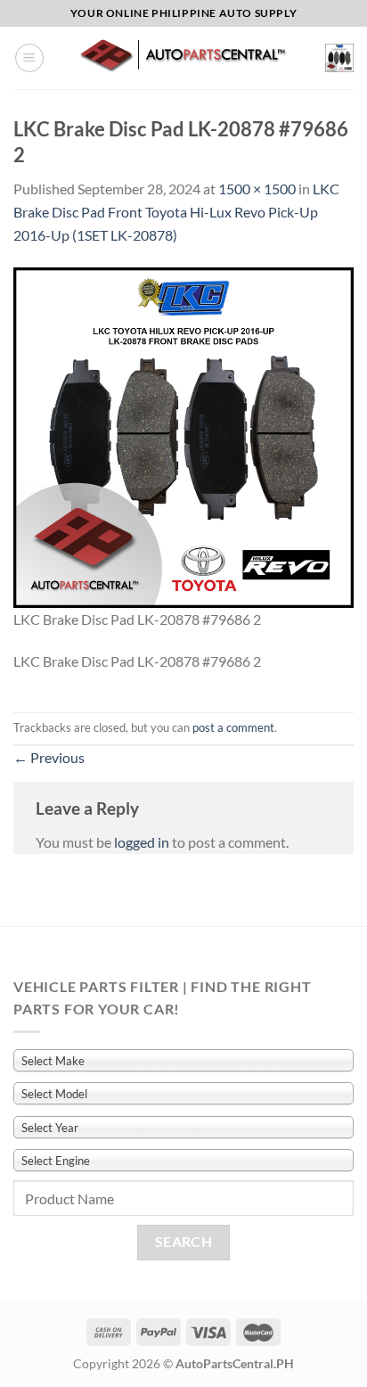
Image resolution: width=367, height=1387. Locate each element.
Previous (49, 757)
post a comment (233, 727)
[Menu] (29, 58)
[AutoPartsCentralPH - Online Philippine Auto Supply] (185, 58)
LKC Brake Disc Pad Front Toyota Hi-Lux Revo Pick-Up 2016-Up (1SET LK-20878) (176, 211)
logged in (141, 841)
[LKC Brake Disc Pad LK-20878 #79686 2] (183, 435)
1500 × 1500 (257, 188)
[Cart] (339, 58)
